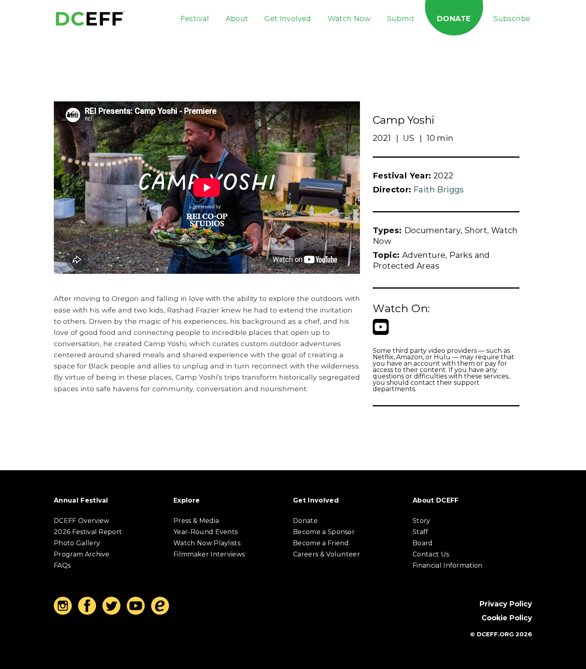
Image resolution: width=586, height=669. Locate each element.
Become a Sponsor (324, 532)
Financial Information (448, 565)
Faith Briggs (438, 189)
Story (422, 521)
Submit (400, 18)
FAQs (62, 565)
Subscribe (512, 18)
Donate (454, 18)
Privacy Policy (506, 604)
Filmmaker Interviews (209, 554)
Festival (195, 18)
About (237, 18)
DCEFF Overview (81, 521)
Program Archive (82, 554)
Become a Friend (321, 543)
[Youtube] (381, 327)
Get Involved (287, 18)
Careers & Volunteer (326, 554)
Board (423, 543)
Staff (421, 532)
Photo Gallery (77, 543)
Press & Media (196, 521)
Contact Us (431, 554)
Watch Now (349, 18)
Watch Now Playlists (206, 543)
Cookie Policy (507, 618)
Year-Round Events (205, 532)
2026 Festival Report (88, 532)
